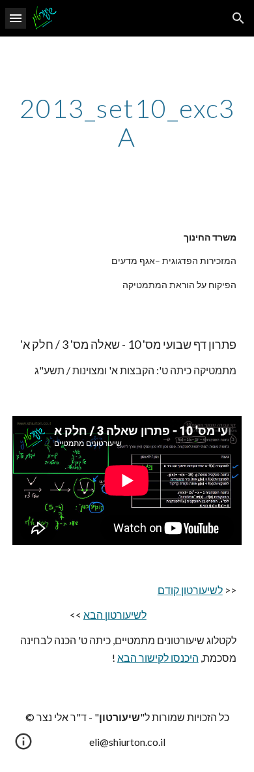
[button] (15, 18)
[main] (127, 122)
